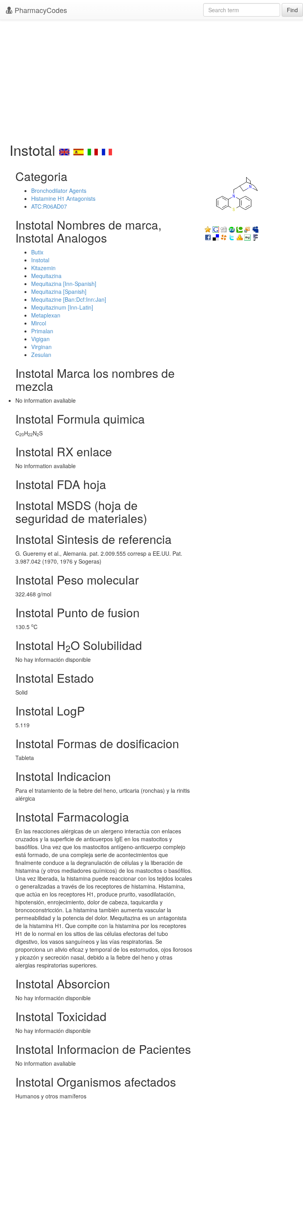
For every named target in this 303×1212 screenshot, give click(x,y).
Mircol (38, 323)
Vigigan (40, 339)
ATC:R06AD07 (49, 206)
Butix (37, 252)
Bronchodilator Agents (58, 190)
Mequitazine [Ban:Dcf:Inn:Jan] (68, 299)
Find (292, 10)
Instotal (40, 260)
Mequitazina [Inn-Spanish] (63, 284)
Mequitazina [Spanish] (58, 291)
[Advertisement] (151, 79)
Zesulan (41, 355)
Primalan (42, 331)
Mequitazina (46, 276)
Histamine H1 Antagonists (63, 198)
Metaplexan (45, 315)
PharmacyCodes (40, 10)
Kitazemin (43, 268)
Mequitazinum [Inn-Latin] (62, 307)
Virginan (41, 347)
